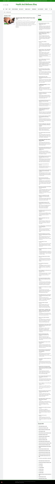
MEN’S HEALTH (21, 9)
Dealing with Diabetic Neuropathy (43, 302)
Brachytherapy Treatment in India (43, 434)
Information (34, 9)
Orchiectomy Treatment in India (43, 439)
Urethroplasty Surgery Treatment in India (44, 436)
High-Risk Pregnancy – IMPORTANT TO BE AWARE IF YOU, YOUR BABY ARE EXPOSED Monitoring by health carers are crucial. (44, 310)
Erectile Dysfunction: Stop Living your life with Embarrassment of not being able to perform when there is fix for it (45, 325)
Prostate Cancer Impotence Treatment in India (45, 462)
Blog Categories (40, 9)
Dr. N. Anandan (41, 465)
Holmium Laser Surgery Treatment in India (44, 444)
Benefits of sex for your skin (42, 415)
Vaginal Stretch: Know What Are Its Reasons (45, 407)
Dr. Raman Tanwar (41, 469)
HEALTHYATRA (17, 482)
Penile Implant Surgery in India (43, 426)
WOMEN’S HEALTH (27, 9)
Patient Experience (15, 9)
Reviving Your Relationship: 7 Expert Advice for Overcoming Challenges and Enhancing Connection (44, 124)
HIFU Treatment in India (42, 431)
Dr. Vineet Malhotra (41, 467)
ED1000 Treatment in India (42, 476)
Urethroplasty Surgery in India (43, 478)
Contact (46, 9)
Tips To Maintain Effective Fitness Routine (44, 132)
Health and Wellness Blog (26, 4)
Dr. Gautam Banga (41, 470)
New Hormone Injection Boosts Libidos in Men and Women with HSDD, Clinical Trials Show (44, 279)
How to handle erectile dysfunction (43, 263)
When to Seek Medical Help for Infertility (44, 256)
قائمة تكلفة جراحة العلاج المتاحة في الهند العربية (45, 458)
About (10, 9)
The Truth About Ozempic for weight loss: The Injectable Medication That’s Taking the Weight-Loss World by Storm (45, 33)
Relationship (6, 23)
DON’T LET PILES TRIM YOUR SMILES (44, 317)
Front (6, 9)
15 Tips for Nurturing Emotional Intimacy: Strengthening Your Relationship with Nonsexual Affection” (44, 109)
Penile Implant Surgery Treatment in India (44, 441)
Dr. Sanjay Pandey (41, 472)
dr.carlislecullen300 (19, 20)
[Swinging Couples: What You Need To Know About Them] (9, 21)
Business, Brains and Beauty (42, 41)
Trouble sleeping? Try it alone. (43, 241)
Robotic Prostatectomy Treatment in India (44, 429)
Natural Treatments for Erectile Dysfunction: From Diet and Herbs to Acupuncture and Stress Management (45, 350)
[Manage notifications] (1, 482)
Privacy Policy (22, 482)
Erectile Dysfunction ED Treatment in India (44, 450)
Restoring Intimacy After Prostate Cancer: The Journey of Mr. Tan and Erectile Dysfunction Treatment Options (45, 148)
